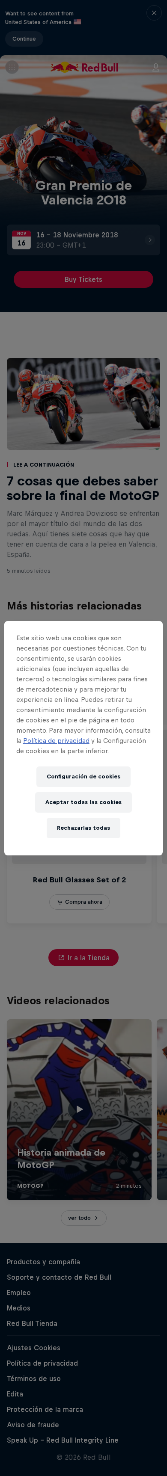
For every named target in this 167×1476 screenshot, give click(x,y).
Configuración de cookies (83, 776)
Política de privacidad (56, 740)
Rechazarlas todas (83, 828)
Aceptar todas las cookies (83, 802)
